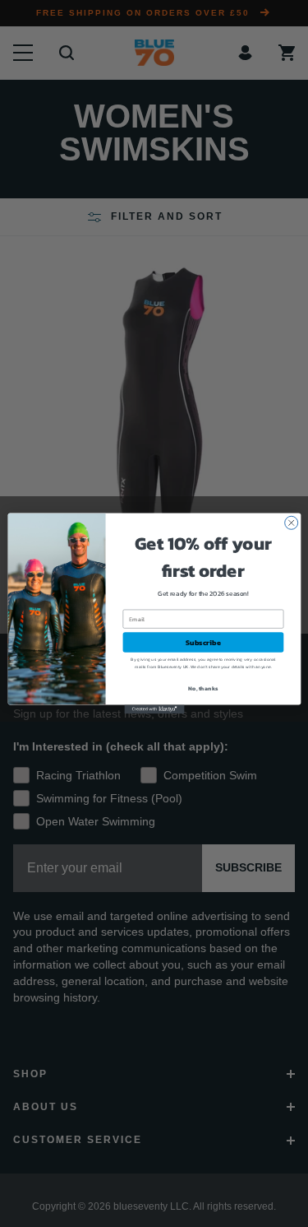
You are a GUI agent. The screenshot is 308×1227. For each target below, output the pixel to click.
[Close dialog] (290, 522)
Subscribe (203, 642)
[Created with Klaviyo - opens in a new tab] (154, 708)
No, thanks (203, 688)
